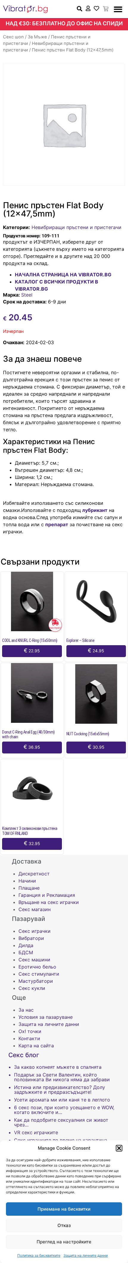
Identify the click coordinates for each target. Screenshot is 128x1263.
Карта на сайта (36, 1046)
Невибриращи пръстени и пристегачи (76, 227)
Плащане (29, 888)
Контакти (29, 1038)
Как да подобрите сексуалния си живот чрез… (61, 1122)
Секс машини (34, 960)
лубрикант (94, 510)
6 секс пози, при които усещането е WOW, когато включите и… (64, 1110)
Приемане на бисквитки (64, 1209)
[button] (119, 1148)
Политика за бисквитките (38, 1255)
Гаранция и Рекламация (46, 895)
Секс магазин (34, 909)
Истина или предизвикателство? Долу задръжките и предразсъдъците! (59, 1089)
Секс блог (23, 1055)
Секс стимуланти (38, 974)
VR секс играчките (36, 1132)
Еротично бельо (37, 967)
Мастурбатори (35, 981)
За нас (26, 1010)
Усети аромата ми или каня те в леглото (62, 1099)
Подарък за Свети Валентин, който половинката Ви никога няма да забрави (62, 1077)
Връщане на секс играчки (48, 902)
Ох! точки (29, 1031)
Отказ (64, 1225)
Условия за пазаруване (45, 1017)
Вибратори (31, 938)
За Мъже (37, 37)
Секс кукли (31, 988)
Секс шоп (13, 37)
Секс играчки (34, 931)
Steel (26, 295)
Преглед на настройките (64, 1242)
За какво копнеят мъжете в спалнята (58, 1067)
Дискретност (34, 874)
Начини (27, 881)
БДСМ (25, 952)
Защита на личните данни (85, 1255)
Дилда (25, 945)
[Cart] (105, 9)
